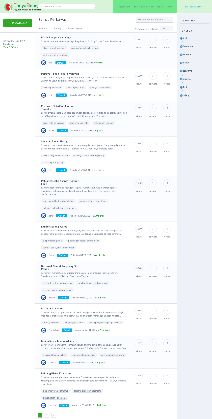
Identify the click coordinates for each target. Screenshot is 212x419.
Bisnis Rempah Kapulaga (56, 37)
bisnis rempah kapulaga (54, 48)
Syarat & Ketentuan (143, 6)
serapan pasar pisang (53, 162)
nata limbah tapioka (103, 123)
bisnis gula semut (51, 322)
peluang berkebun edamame (87, 390)
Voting (57, 28)
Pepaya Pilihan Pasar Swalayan (60, 73)
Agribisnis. (98, 62)
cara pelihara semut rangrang (57, 290)
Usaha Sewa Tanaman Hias (57, 340)
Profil (170, 6)
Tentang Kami (123, 6)
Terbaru (43, 28)
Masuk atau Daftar (194, 6)
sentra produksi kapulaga (55, 55)
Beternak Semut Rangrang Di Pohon (59, 267)
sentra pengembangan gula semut (105, 322)
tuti (185, 38)
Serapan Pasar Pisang (54, 141)
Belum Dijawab (75, 28)
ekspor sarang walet (52, 240)
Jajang (186, 95)
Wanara (187, 54)
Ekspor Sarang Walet (54, 226)
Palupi (186, 62)
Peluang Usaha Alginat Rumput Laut (60, 182)
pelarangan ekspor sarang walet (83, 240)
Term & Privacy (10, 47)
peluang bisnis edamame (55, 397)
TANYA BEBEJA (19, 23)
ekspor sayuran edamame (55, 390)
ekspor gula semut (74, 322)
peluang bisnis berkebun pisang (89, 155)
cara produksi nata (79, 123)
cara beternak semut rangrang (57, 283)
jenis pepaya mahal (52, 87)
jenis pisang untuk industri (55, 155)
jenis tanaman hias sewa (112, 355)
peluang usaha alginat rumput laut (59, 208)
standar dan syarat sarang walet (58, 247)
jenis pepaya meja (75, 87)
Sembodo (188, 46)
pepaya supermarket (100, 87)
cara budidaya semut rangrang (92, 283)
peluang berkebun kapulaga (84, 48)
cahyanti (187, 70)
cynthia (187, 78)
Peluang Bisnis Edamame (56, 373)
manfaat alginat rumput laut (93, 201)
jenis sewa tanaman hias (83, 355)
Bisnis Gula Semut (52, 308)
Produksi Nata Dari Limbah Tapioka (57, 107)
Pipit (185, 87)
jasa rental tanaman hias (54, 355)
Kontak (160, 6)
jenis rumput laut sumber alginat (58, 201)
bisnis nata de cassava (53, 123)
